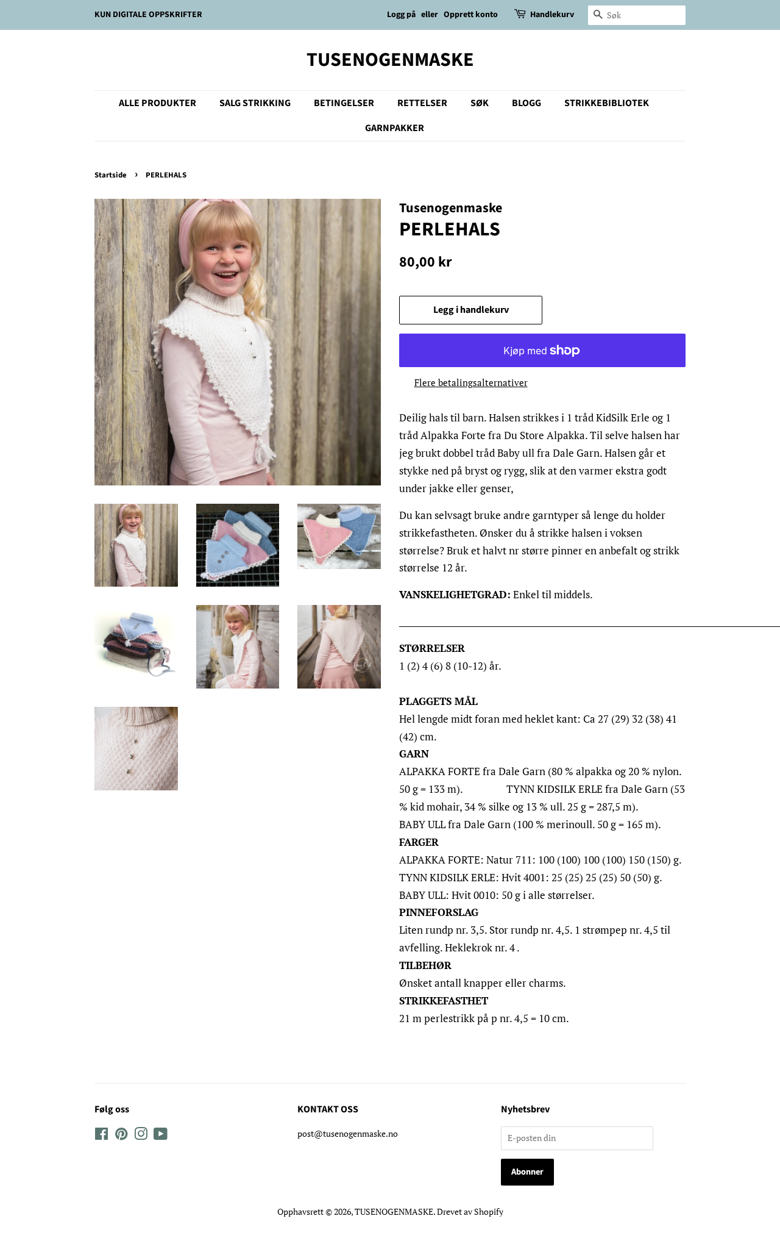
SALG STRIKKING (255, 103)
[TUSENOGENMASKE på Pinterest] (121, 1136)
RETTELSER (422, 103)
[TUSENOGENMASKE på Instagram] (140, 1136)
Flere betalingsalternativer (471, 382)
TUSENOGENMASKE (390, 59)
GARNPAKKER (394, 128)
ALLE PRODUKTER (157, 103)
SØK (479, 103)
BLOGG (526, 103)
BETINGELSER (344, 103)
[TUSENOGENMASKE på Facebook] (101, 1136)
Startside (110, 175)
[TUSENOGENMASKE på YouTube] (161, 1136)
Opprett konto (471, 15)
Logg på (401, 15)
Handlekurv (552, 15)
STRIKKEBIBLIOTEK (606, 103)
